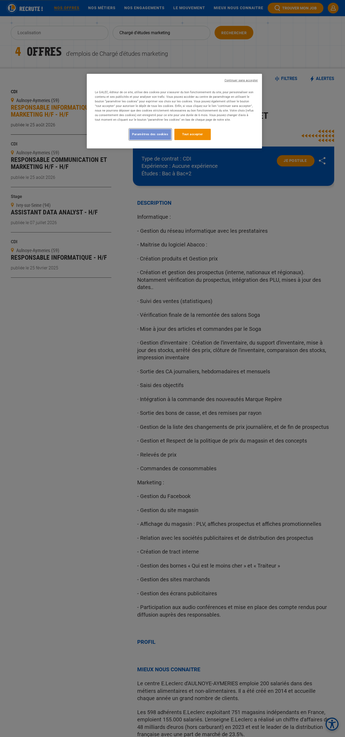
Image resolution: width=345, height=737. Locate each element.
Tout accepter (192, 134)
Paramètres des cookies (150, 134)
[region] (174, 111)
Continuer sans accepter (241, 80)
